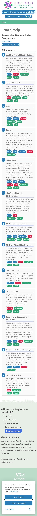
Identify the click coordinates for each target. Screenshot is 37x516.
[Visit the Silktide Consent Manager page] (30, 509)
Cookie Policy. (14, 491)
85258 (28, 16)
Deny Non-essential (18, 503)
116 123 (30, 11)
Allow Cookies (18, 497)
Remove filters (7, 41)
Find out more (13, 431)
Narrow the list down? (10, 45)
